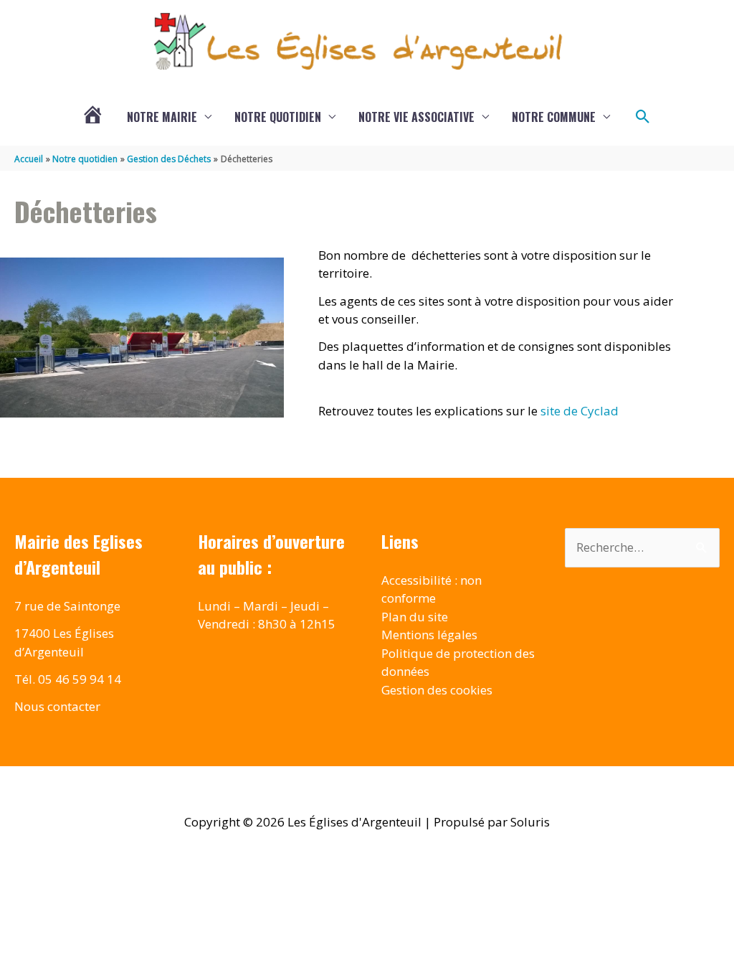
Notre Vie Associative (416, 117)
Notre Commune (554, 117)
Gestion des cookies (436, 690)
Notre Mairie (162, 117)
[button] (643, 117)
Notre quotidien (277, 117)
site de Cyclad (579, 410)
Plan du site (414, 616)
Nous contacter (57, 706)
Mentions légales (429, 634)
